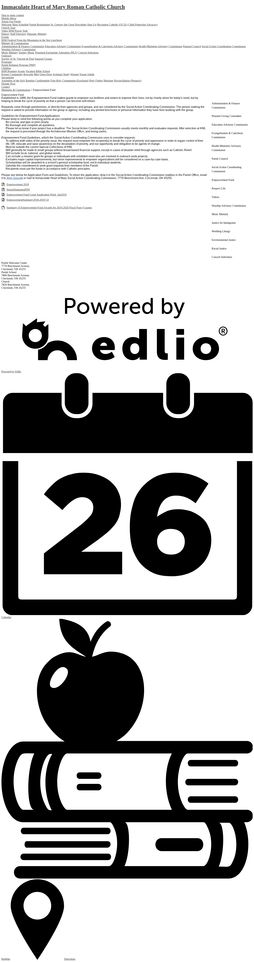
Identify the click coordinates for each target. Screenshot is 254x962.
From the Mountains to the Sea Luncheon (39, 40)
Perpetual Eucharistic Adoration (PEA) (56, 52)
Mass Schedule (20, 24)
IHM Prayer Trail (18, 30)
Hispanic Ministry (37, 33)
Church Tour (8, 27)
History (5, 33)
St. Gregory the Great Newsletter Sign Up (73, 24)
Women (74, 74)
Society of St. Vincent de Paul (17, 58)
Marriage (108, 80)
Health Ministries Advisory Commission (160, 46)
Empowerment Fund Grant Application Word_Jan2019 (37, 194)
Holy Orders (96, 80)
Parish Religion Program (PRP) (18, 65)
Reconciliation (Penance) (127, 80)
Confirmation (42, 80)
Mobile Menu (8, 18)
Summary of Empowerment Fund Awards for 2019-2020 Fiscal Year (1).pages (49, 207)
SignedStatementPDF (18, 189)
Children (6, 68)
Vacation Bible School (38, 71)
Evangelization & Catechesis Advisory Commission (110, 46)
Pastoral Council (192, 46)
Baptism (30, 80)
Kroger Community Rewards (17, 74)
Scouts (21, 71)
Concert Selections (88, 52)
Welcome (6, 24)
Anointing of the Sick (13, 80)
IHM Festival (8, 40)
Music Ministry (9, 52)
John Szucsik (14, 178)
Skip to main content (12, 15)
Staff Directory (18, 33)
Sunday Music (26, 52)
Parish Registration (39, 24)
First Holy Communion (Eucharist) (69, 80)
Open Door (46, 74)
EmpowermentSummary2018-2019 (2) (28, 199)
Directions (69, 959)
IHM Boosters (9, 71)
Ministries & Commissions (15, 89)
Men (36, 74)
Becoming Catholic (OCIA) (112, 24)
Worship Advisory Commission (18, 49)
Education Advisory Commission (63, 46)
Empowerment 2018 (18, 184)
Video (4, 30)
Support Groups (43, 58)
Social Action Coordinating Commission (224, 46)
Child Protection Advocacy (143, 24)
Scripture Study (61, 74)
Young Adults (86, 74)
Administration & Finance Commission (22, 46)
